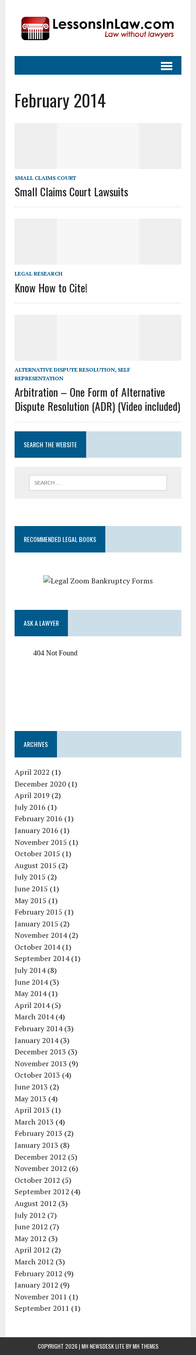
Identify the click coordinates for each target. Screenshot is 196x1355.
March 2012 (34, 1262)
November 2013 (41, 1063)
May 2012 (30, 1238)
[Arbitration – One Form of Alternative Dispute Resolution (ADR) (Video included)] (98, 354)
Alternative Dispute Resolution (65, 369)
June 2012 (31, 1227)
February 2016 (38, 818)
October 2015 (37, 854)
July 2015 (30, 877)
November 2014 (41, 935)
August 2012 (36, 1203)
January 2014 (36, 1040)
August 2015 (36, 865)
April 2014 (32, 1005)
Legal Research (38, 273)
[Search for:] (98, 482)
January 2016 (36, 830)
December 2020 (40, 784)
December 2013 (40, 1052)
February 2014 (38, 1028)
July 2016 (30, 807)
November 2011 (41, 1297)
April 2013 (32, 1110)
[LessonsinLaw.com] (98, 28)
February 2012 (38, 1273)
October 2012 (37, 1180)
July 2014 (30, 970)
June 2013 (31, 1087)
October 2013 (37, 1075)
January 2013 (36, 1145)
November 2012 (41, 1168)
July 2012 (30, 1215)
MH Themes (146, 1346)
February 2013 (38, 1133)
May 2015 (30, 900)
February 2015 (38, 912)
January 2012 (36, 1285)
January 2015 (36, 924)
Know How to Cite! (51, 287)
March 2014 (34, 1017)
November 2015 (41, 842)
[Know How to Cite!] (98, 259)
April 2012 (32, 1250)
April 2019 (32, 795)
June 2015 (31, 889)
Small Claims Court (45, 177)
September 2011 (42, 1308)
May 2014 (30, 993)
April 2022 (32, 772)
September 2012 (42, 1191)
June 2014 (31, 982)
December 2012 (40, 1157)
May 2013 (30, 1099)
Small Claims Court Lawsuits (71, 191)
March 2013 (34, 1122)
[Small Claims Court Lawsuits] (98, 163)
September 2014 (42, 958)
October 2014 (37, 947)
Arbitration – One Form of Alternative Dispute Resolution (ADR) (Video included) (97, 398)
